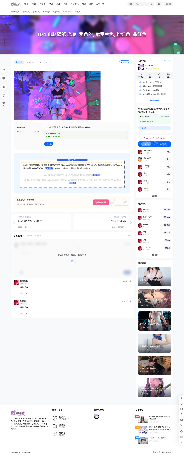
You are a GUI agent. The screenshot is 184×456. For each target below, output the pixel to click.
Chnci (27, 452)
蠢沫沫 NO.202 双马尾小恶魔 (150, 86)
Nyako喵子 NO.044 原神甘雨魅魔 (152, 94)
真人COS (66, 12)
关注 (165, 61)
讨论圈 (43, 4)
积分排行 (155, 255)
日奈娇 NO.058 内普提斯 (148, 90)
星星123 (23, 301)
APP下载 (100, 4)
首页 (26, 4)
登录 (158, 4)
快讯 (51, 4)
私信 (169, 61)
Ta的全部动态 (154, 101)
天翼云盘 (49, 144)
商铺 (58, 4)
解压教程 (72, 183)
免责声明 (97, 175)
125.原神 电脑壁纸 (118, 221)
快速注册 (168, 4)
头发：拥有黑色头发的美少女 (30, 221)
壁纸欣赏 (14, 12)
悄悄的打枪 (24, 281)
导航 (65, 4)
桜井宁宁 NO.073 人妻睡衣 (149, 82)
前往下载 (126, 62)
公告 (91, 4)
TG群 (34, 4)
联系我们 (50, 168)
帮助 (84, 4)
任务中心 (75, 4)
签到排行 (155, 196)
